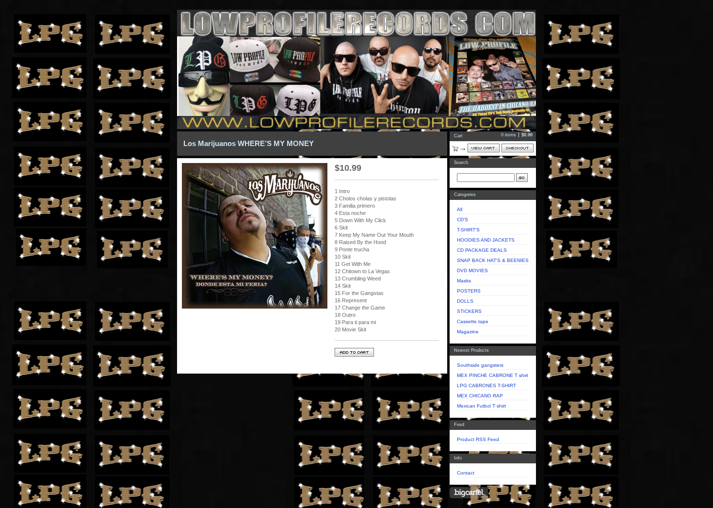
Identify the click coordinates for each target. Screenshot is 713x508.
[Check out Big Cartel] (469, 492)
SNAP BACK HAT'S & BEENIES (493, 260)
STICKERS (469, 311)
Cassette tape (472, 321)
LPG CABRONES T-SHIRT (486, 385)
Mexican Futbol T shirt (481, 406)
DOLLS (465, 301)
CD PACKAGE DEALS (482, 250)
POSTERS (469, 291)
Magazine (468, 331)
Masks (464, 280)
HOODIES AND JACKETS (486, 240)
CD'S (462, 219)
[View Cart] (484, 148)
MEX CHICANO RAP (480, 395)
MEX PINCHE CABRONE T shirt (492, 375)
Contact (465, 472)
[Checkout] (518, 148)
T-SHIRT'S (468, 229)
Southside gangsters (480, 365)
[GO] (522, 177)
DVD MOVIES (472, 270)
